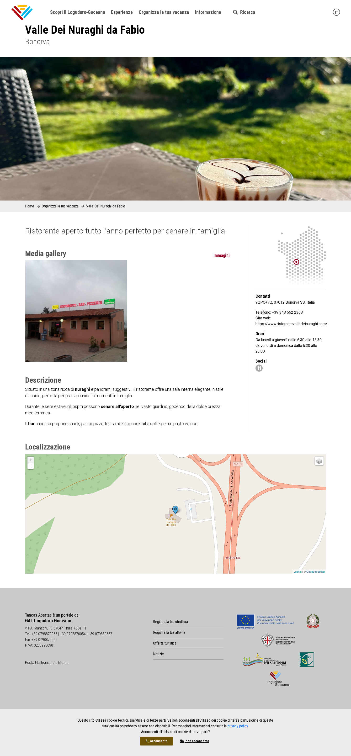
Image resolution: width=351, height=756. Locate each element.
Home (29, 206)
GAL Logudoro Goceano (48, 621)
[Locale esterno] (76, 310)
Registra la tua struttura (170, 621)
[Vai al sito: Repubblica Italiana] (313, 621)
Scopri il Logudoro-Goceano (77, 12)
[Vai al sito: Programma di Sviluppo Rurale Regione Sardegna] (264, 659)
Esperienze (122, 12)
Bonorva (37, 41)
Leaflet (298, 571)
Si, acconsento (156, 741)
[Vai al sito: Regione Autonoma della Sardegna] (278, 640)
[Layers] (319, 461)
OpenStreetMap (315, 571)
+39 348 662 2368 (287, 312)
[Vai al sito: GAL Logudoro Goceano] (278, 678)
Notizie (158, 654)
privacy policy (238, 726)
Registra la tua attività (169, 632)
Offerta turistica (164, 643)
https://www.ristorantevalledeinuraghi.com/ (291, 324)
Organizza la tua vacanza (164, 12)
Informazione (208, 12)
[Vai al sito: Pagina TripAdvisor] (259, 368)
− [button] (30, 465)
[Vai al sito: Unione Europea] (265, 621)
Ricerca (246, 12)
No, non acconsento (194, 741)
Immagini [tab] (221, 255)
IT (336, 12)
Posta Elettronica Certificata (47, 662)
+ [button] (30, 459)
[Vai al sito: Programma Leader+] (307, 659)
